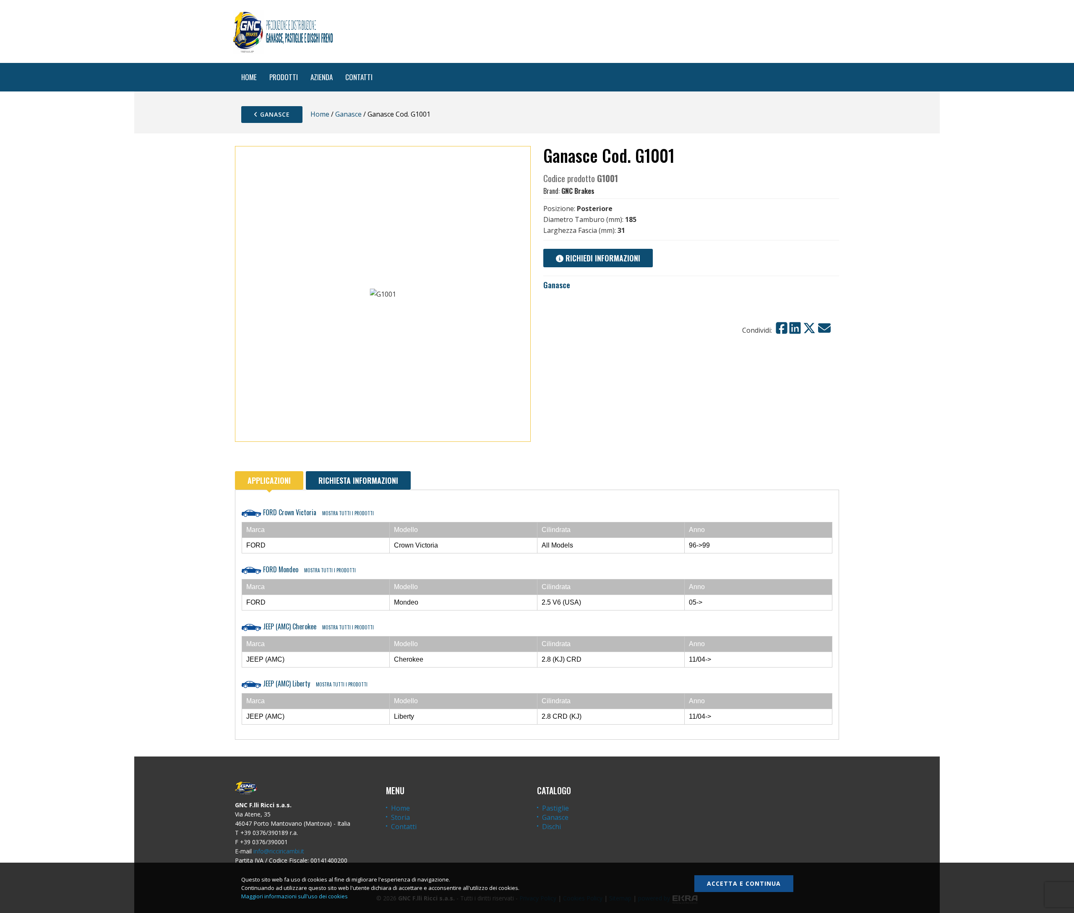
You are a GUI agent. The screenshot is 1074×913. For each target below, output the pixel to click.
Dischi (551, 826)
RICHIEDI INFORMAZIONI (601, 258)
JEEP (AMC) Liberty (314, 683)
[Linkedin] (795, 328)
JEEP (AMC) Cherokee (317, 626)
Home (319, 114)
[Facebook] (781, 328)
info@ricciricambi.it (278, 851)
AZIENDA (321, 77)
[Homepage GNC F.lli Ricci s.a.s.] (283, 31)
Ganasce (274, 114)
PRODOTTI (283, 77)
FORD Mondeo (308, 569)
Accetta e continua (744, 883)
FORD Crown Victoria (317, 512)
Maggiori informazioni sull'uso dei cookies (294, 896)
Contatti (404, 826)
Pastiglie (555, 808)
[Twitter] (809, 328)
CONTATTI (359, 77)
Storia (400, 817)
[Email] (824, 328)
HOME (249, 77)
